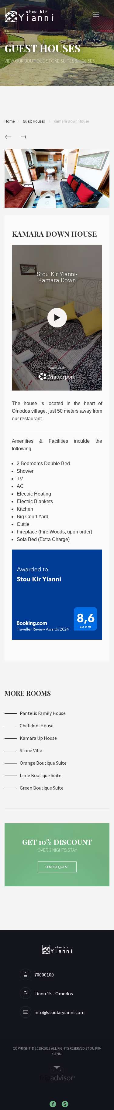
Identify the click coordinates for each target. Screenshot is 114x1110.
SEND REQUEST (57, 867)
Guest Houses (34, 121)
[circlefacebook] (54, 1104)
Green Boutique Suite (42, 788)
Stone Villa (31, 750)
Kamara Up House (38, 738)
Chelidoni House (37, 726)
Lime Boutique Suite (40, 775)
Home (10, 121)
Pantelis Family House (43, 713)
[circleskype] (66, 1104)
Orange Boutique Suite (43, 763)
